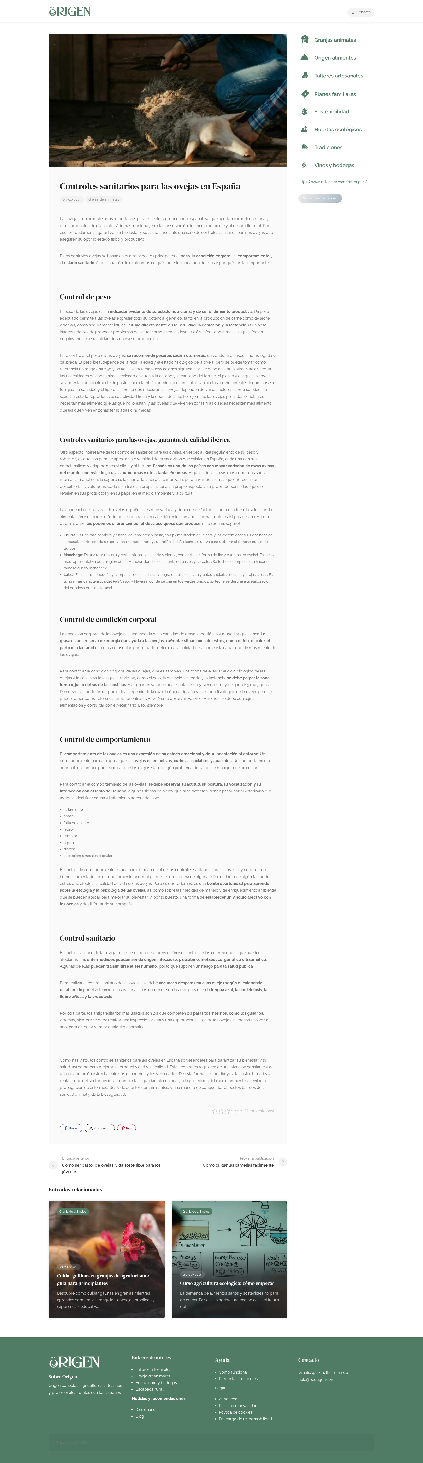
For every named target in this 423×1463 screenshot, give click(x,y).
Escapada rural (149, 1389)
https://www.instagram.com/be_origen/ (332, 182)
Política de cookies (235, 1412)
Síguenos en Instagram (320, 198)
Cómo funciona (233, 1372)
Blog (140, 1416)
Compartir (102, 1128)
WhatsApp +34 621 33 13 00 (323, 1372)
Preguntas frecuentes (238, 1378)
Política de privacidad (238, 1405)
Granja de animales (103, 199)
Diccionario (146, 1409)
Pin (128, 1128)
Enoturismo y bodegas (156, 1382)
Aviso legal (228, 1399)
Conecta (363, 12)
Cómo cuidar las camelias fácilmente (238, 1162)
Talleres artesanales (153, 1369)
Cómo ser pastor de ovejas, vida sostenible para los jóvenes (111, 1165)
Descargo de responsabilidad (245, 1419)
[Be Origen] (70, 11)
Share (72, 1128)
